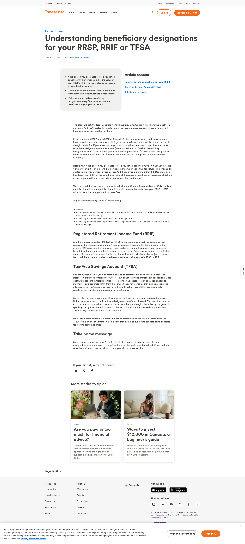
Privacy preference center (33, 538)
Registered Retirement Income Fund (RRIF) (147, 81)
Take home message (135, 92)
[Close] (241, 525)
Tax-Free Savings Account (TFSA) (143, 87)
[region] (122, 533)
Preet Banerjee (82, 57)
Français (196, 3)
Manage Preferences (182, 533)
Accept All (211, 533)
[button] (71, 12)
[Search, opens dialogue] (152, 12)
